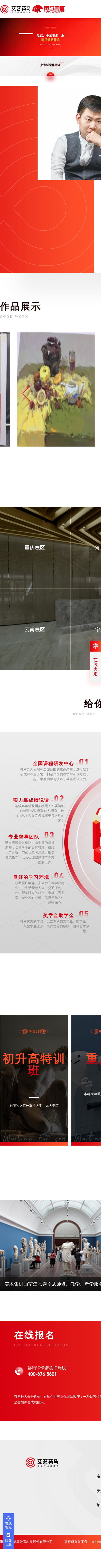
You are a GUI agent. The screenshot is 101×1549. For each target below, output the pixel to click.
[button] (8, 33)
